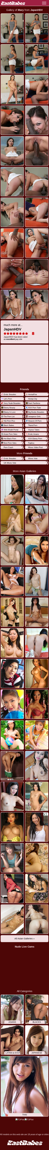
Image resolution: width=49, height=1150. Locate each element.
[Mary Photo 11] (36, 181)
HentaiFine (32, 394)
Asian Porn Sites (10, 434)
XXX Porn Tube (34, 408)
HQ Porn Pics (9, 421)
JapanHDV (36, 10)
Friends (24, 389)
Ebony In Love (9, 412)
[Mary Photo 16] (12, 273)
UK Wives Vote (10, 463)
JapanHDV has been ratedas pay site (15, 331)
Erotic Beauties (10, 394)
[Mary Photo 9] (36, 151)
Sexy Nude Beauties (12, 403)
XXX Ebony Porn (35, 438)
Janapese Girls (34, 416)
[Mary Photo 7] (36, 120)
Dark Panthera (34, 403)
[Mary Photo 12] (12, 212)
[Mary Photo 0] (12, 28)
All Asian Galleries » (24, 938)
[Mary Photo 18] (12, 304)
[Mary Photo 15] (36, 243)
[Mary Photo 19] (36, 304)
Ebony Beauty (9, 408)
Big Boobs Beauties (36, 412)
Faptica (31, 443)
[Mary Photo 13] (36, 212)
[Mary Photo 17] (36, 273)
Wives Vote (32, 458)
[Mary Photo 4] (12, 89)
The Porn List (9, 416)
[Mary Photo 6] (12, 120)
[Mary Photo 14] (12, 243)
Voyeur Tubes (33, 430)
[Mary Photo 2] (12, 59)
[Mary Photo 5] (36, 89)
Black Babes (9, 425)
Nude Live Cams (24, 946)
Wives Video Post (35, 447)
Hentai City (32, 399)
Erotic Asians (33, 434)
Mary (21, 10)
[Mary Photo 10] (12, 181)
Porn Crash (8, 447)
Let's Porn (8, 399)
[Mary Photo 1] (36, 28)
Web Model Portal (11, 430)
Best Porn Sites (10, 443)
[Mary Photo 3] (36, 59)
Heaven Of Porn (34, 421)
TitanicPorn (32, 425)
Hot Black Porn (10, 438)
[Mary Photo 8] (12, 151)
